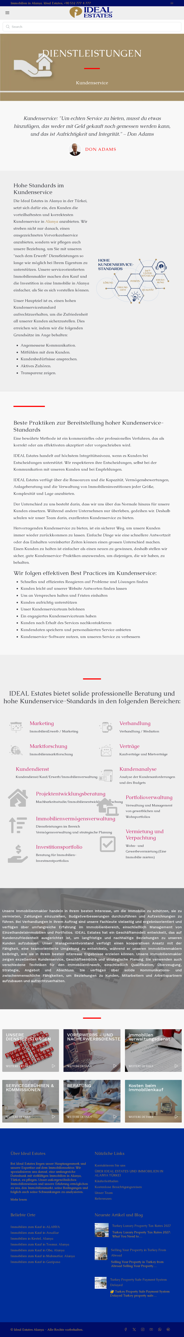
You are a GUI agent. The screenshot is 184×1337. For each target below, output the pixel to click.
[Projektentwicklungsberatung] (18, 798)
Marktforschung (48, 746)
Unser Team (104, 1193)
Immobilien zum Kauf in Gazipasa (35, 1262)
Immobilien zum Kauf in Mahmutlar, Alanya (43, 1256)
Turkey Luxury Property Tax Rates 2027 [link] (141, 1226)
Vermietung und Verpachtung (145, 834)
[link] (102, 1230)
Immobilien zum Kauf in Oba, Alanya (37, 1250)
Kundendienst (32, 769)
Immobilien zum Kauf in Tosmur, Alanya (40, 1244)
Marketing (42, 723)
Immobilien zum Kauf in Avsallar (35, 1233)
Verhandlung (135, 723)
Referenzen (103, 1199)
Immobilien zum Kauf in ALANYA (35, 1227)
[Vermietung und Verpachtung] (108, 844)
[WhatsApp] (160, 1330)
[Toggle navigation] (171, 3)
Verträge (129, 746)
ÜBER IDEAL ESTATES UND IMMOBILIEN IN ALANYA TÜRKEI (129, 1173)
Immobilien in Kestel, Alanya (32, 1239)
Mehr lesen (19, 1199)
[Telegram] (169, 1330)
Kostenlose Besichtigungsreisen (118, 1187)
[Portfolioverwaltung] (108, 807)
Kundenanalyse (138, 769)
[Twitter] (135, 1330)
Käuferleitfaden (106, 1181)
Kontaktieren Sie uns (110, 1165)
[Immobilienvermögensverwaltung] (18, 825)
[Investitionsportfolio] (18, 854)
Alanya (51, 221)
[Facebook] (126, 1330)
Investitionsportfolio (59, 846)
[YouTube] (152, 1330)
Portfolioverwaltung (149, 797)
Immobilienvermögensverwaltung (75, 818)
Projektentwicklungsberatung (70, 793)
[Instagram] (143, 1330)
